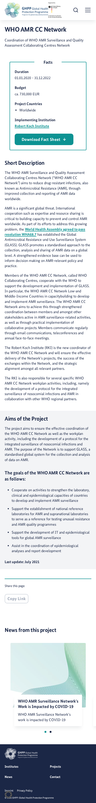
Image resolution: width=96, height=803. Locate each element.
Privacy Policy (24, 790)
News (8, 777)
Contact (55, 777)
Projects (55, 766)
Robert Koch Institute (32, 126)
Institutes (11, 766)
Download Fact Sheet (41, 139)
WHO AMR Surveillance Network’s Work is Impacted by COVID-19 (48, 704)
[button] (45, 732)
